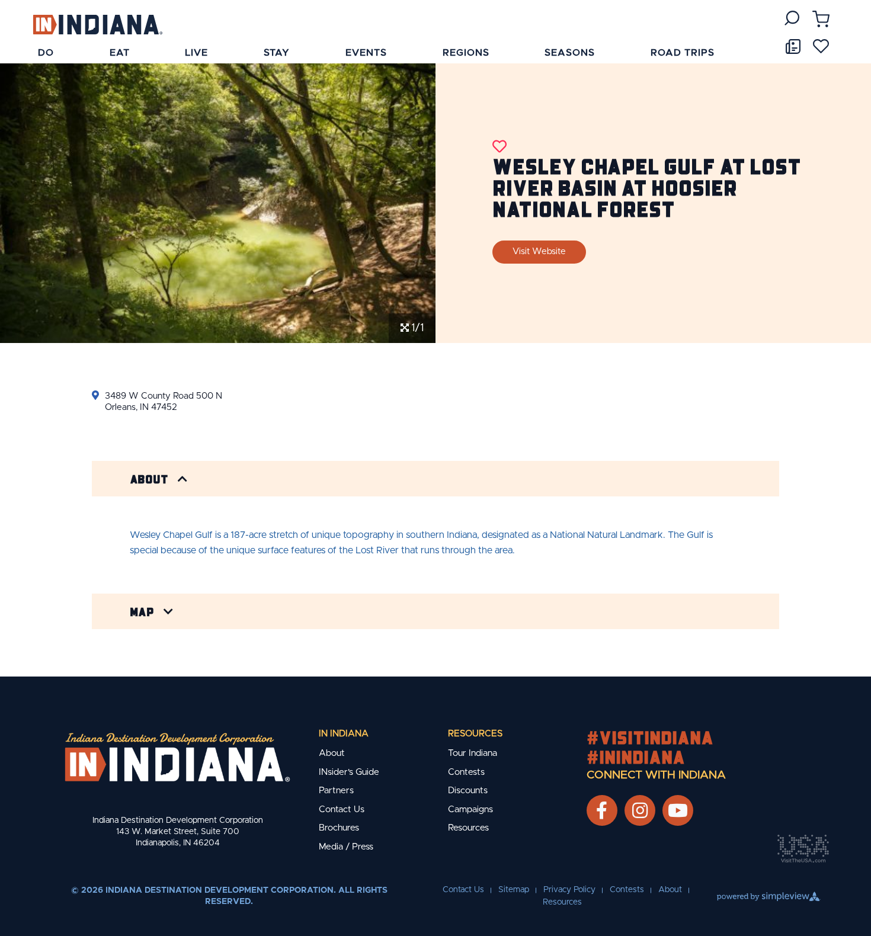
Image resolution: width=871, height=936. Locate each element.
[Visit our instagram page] (640, 810)
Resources (475, 733)
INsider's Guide (349, 772)
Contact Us (341, 809)
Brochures (339, 827)
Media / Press (346, 846)
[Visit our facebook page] (601, 810)
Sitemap (513, 890)
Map (142, 611)
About (149, 478)
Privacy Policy (569, 890)
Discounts (468, 790)
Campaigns (470, 809)
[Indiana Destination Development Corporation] (97, 24)
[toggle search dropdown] (791, 18)
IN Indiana (344, 733)
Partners (336, 790)
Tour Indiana (472, 753)
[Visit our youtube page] (678, 810)
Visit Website (539, 251)
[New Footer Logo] (177, 757)
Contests (466, 772)
